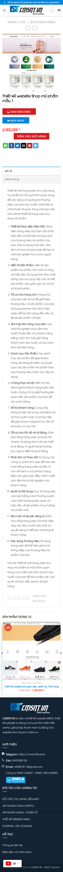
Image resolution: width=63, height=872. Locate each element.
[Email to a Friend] (23, 145)
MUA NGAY (17, 120)
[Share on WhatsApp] (5, 145)
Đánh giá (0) (12, 179)
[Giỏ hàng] (59, 10)
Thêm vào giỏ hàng (31, 136)
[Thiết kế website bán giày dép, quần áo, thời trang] (31, 651)
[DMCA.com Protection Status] (15, 779)
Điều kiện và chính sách (17, 852)
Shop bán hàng (43, 22)
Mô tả (8, 170)
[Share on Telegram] (35, 145)
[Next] (60, 659)
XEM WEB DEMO (21, 111)
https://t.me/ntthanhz (32, 754)
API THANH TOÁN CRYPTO (18, 805)
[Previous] (2, 659)
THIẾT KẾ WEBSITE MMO (16, 819)
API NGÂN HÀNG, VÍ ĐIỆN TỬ (19, 812)
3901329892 (50, 773)
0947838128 (19, 760)
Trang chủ (16, 22)
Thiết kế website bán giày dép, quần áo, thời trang (32, 686)
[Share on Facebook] (11, 145)
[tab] (31, 171)
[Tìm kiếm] (52, 10)
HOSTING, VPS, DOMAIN (17, 826)
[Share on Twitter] (17, 145)
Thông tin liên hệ (12, 845)
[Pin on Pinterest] (29, 145)
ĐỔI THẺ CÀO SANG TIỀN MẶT (20, 799)
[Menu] (4, 10)
